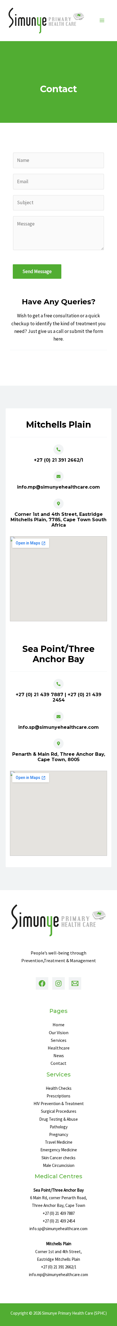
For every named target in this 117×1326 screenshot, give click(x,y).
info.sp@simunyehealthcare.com (58, 1228)
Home (58, 1024)
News (58, 1055)
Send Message (37, 271)
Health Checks (59, 1088)
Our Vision (58, 1032)
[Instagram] (58, 983)
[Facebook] (42, 983)
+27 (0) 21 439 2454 (59, 1221)
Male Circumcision (58, 1165)
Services (58, 1040)
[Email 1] (75, 983)
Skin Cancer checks (58, 1157)
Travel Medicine (58, 1142)
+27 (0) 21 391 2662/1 (58, 1267)
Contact (58, 1063)
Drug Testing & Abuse (58, 1119)
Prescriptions (58, 1096)
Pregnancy (58, 1134)
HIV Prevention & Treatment (59, 1103)
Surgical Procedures (58, 1111)
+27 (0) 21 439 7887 (59, 1213)
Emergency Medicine (58, 1149)
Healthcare (59, 1048)
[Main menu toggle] (102, 20)
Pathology (59, 1126)
